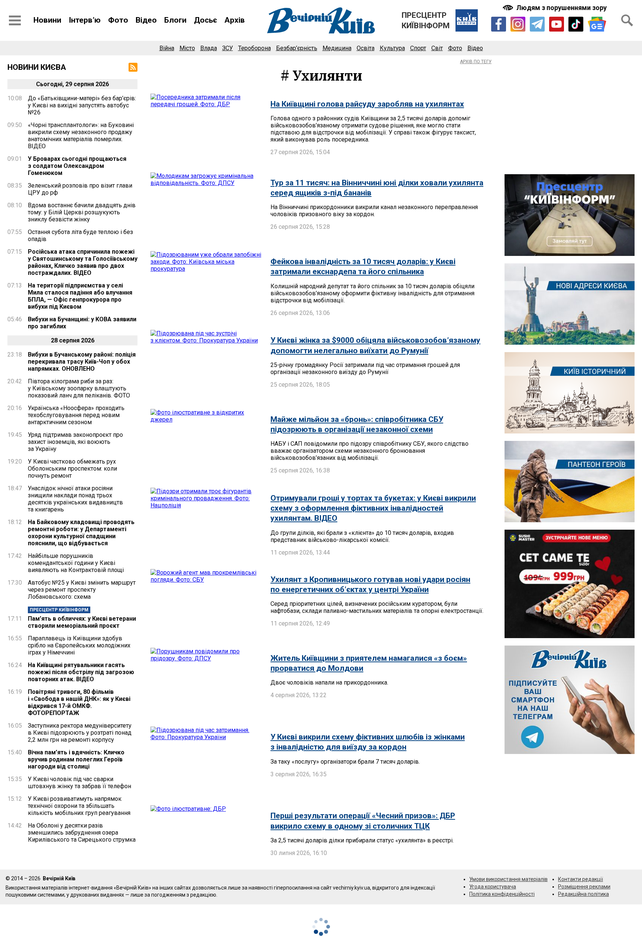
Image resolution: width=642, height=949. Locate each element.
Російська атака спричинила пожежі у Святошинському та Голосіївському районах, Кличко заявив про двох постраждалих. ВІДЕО (82, 262)
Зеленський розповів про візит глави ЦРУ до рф (80, 189)
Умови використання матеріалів (508, 879)
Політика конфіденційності (502, 894)
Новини (47, 20)
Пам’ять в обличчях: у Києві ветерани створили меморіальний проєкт (82, 622)
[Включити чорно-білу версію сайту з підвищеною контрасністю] (555, 7)
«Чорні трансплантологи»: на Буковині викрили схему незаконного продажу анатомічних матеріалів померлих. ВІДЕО (81, 135)
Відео (146, 20)
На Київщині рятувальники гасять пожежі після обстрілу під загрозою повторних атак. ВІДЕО (81, 672)
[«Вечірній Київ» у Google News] (597, 24)
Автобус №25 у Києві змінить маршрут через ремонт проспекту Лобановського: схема (82, 589)
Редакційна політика (583, 894)
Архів (234, 20)
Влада (208, 48)
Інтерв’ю (85, 20)
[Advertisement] (570, 115)
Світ (437, 48)
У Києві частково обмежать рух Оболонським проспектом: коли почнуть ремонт (72, 468)
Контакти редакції (580, 879)
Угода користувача (492, 887)
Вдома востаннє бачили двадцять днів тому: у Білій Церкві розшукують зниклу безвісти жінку (82, 212)
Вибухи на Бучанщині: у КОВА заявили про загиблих (82, 323)
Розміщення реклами (584, 887)
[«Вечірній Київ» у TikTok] (575, 24)
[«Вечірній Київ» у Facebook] (498, 24)
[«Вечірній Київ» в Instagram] (517, 24)
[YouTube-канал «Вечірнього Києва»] (556, 24)
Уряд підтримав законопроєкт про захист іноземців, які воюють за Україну (75, 441)
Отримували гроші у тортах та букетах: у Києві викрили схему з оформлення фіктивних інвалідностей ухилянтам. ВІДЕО (373, 508)
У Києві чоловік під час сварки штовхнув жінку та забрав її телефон (79, 783)
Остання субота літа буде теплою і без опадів (80, 235)
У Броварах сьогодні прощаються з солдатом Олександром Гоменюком (77, 165)
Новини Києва (36, 67)
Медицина (336, 48)
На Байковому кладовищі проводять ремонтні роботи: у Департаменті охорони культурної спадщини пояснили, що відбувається (81, 533)
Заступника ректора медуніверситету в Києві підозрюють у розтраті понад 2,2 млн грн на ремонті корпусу (80, 732)
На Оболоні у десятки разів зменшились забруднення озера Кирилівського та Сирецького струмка (82, 832)
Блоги (175, 20)
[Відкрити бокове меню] (14, 20)
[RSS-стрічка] (133, 67)
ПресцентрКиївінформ (426, 20)
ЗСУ (227, 48)
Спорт (418, 48)
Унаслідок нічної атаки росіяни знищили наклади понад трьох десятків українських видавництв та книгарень (75, 499)
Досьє (205, 20)
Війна (166, 48)
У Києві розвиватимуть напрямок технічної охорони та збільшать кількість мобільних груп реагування (79, 805)
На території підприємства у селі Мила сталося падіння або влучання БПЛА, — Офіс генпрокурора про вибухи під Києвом (80, 296)
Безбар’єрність (296, 48)
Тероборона (254, 48)
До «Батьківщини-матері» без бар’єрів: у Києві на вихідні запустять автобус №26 (82, 105)
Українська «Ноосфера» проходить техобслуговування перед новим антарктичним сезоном (76, 415)
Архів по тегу (476, 61)
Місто (187, 48)
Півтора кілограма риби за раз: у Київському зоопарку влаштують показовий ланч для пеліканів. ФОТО (79, 388)
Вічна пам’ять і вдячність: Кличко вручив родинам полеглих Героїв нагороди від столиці (76, 759)
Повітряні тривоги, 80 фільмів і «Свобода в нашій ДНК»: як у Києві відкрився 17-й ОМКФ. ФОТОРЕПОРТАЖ (79, 702)
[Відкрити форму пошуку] (627, 20)
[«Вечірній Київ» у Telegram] (537, 24)
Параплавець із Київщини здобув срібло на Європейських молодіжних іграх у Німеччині (79, 645)
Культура (392, 48)
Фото (118, 20)
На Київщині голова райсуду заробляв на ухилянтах (367, 104)
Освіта (365, 48)
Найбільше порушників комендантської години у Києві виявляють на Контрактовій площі (76, 562)
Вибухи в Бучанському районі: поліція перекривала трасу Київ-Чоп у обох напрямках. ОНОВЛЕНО (82, 361)
